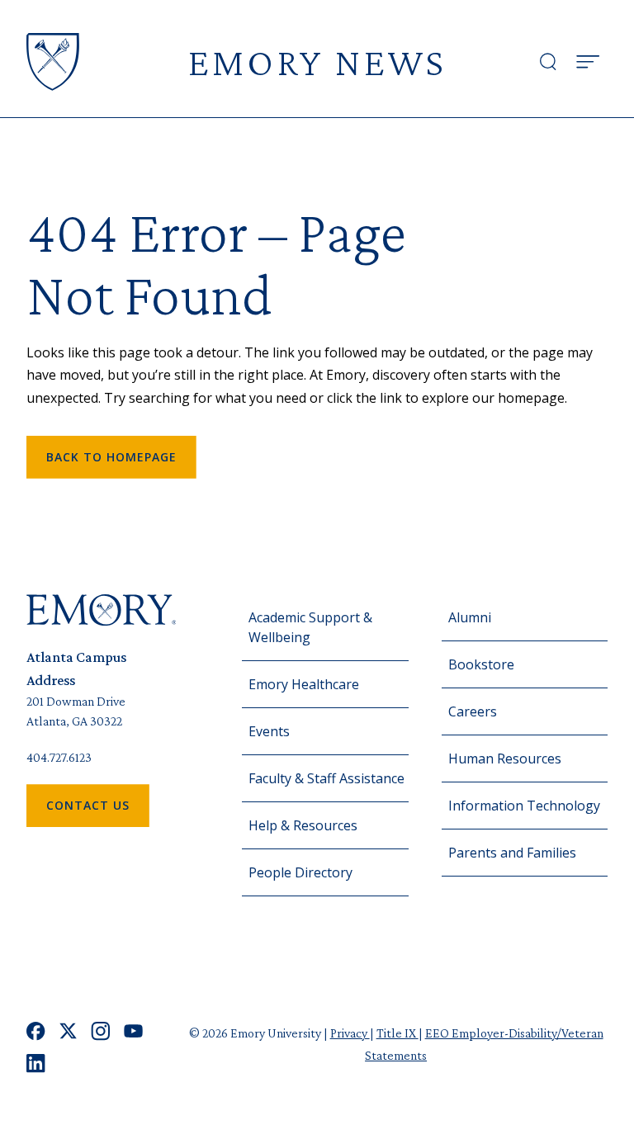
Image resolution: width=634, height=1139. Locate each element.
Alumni (469, 617)
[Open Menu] (588, 62)
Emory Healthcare (303, 684)
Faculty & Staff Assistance (326, 778)
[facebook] (35, 1031)
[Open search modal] (548, 62)
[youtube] (133, 1031)
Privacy (350, 1033)
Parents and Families (512, 853)
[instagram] (101, 1031)
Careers (472, 711)
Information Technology (524, 805)
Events (269, 731)
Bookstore (481, 664)
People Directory (300, 872)
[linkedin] (35, 1063)
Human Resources (504, 758)
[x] (68, 1031)
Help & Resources (302, 825)
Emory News (317, 61)
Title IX (397, 1033)
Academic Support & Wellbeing (310, 627)
